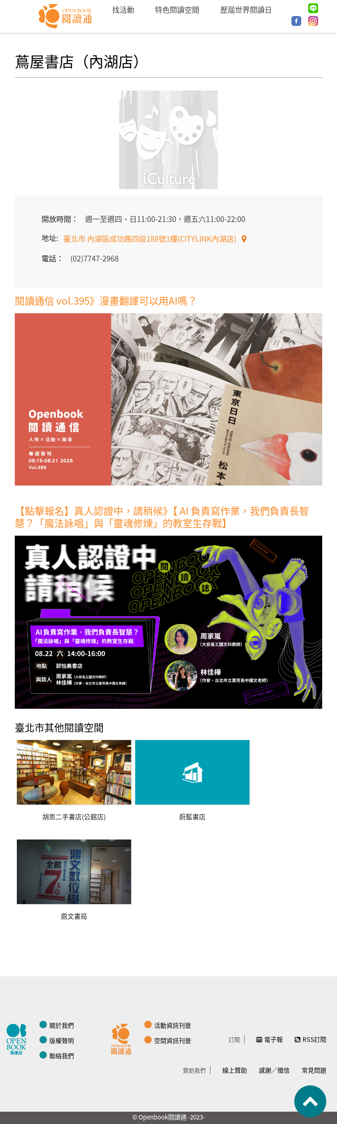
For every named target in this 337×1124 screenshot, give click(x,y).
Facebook (296, 21)
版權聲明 (61, 1040)
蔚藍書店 (192, 816)
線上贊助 (234, 1070)
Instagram (313, 21)
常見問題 (314, 1070)
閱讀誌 (18, 1038)
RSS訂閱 (314, 1039)
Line (313, 8)
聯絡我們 (61, 1055)
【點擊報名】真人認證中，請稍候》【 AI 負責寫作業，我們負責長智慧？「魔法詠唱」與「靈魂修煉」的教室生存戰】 (162, 516)
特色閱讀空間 (177, 9)
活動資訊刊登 (172, 1025)
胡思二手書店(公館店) (74, 816)
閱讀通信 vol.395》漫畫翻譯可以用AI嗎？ (106, 300)
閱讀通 (123, 1038)
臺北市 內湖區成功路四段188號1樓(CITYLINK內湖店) (150, 238)
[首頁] (65, 16)
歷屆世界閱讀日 (246, 9)
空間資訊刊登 (172, 1040)
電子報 (273, 1039)
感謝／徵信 (274, 1070)
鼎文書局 (74, 916)
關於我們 (61, 1025)
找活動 (123, 9)
